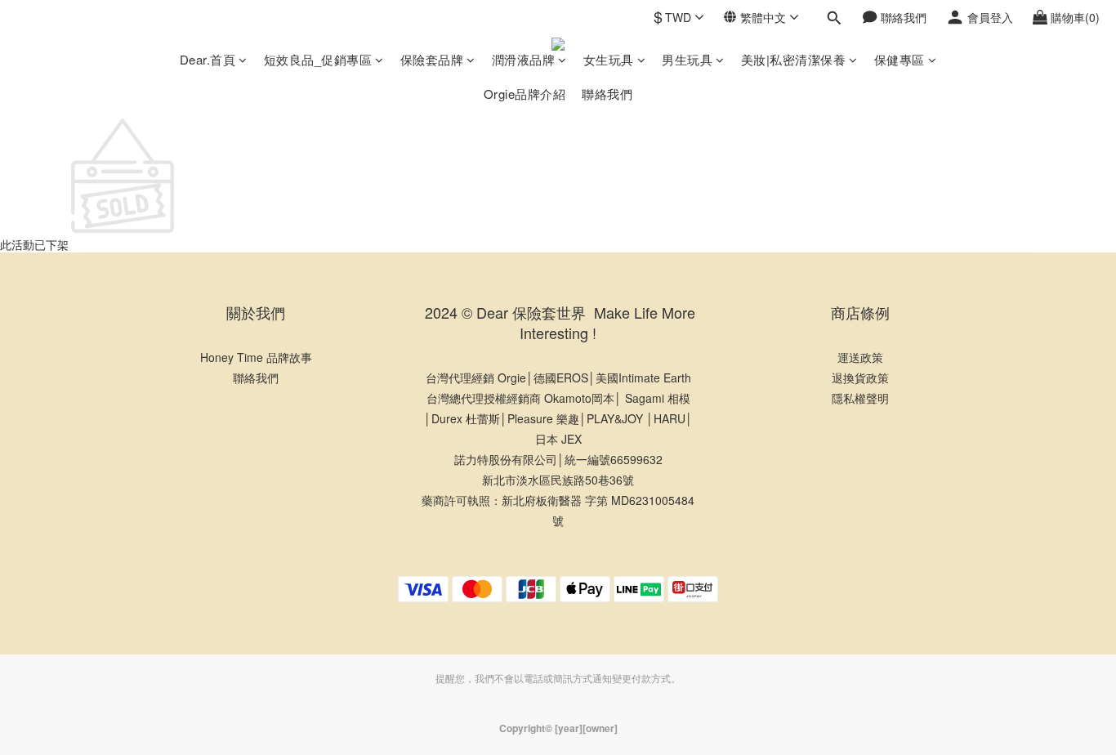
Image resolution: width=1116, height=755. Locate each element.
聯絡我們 (607, 93)
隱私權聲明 (860, 398)
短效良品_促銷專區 (318, 59)
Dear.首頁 (208, 59)
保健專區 (899, 59)
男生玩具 (687, 59)
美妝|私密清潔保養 (793, 59)
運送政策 (860, 357)
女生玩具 (608, 59)
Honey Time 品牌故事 (256, 357)
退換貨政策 (860, 377)
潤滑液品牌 (524, 59)
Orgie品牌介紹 (525, 93)
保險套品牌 (432, 59)
